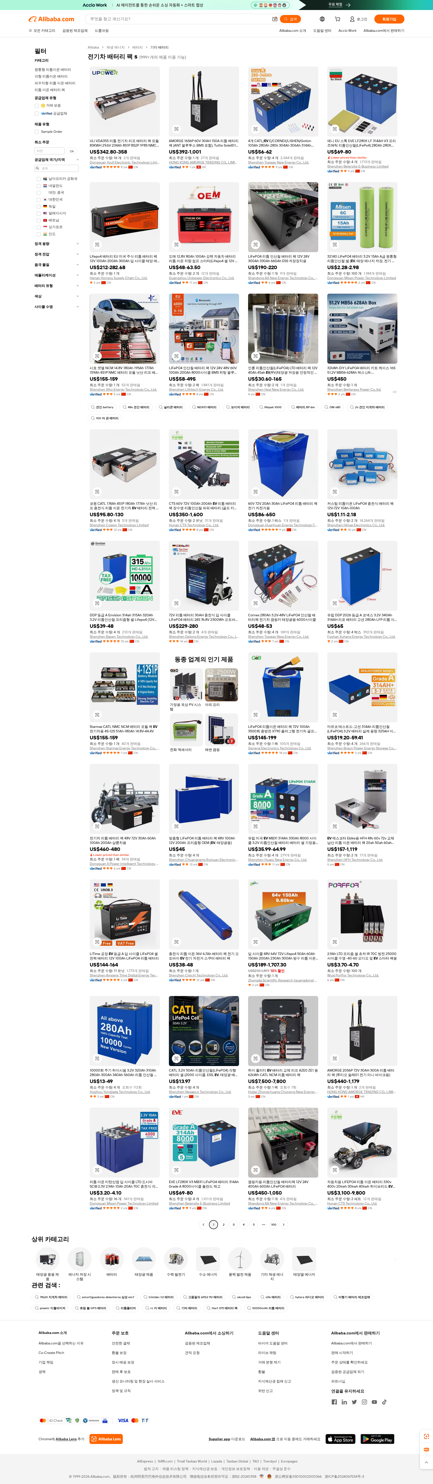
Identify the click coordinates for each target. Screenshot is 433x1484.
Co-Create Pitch (51, 1353)
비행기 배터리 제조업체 (354, 1297)
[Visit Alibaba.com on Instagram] (364, 1402)
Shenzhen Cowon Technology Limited (119, 525)
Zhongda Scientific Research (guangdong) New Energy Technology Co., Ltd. (283, 980)
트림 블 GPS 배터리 (93, 1308)
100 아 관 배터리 (107, 418)
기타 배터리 (189, 1308)
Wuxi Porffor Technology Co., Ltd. (353, 975)
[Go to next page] (283, 1224)
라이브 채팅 (267, 1353)
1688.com (165, 1461)
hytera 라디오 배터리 (309, 1297)
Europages (289, 1461)
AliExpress (145, 1461)
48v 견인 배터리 (138, 407)
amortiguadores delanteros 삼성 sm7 (108, 1297)
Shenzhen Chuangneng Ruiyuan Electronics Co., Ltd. (204, 860)
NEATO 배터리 (206, 407)
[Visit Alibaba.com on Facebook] (334, 1402)
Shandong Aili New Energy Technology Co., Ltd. (283, 278)
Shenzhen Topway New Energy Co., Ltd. (278, 162)
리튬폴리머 (128, 1308)
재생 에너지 (115, 47)
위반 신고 (265, 1391)
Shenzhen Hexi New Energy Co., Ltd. (276, 389)
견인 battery (104, 407)
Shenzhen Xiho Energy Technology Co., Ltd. (123, 389)
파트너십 (338, 1381)
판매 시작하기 (342, 1353)
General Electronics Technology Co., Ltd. (279, 748)
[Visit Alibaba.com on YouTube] (374, 1402)
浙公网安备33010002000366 (298, 1476)
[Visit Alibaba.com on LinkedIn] (344, 1402)
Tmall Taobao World (192, 1461)
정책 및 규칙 (121, 1391)
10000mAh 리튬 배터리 (268, 1308)
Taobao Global (237, 1461)
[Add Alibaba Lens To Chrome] (106, 1439)
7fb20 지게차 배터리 (53, 1297)
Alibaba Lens (66, 1439)
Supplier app (219, 1439)
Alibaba (93, 47)
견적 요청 (192, 1353)
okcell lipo (244, 1297)
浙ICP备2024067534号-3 (344, 1476)
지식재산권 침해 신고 (274, 1381)
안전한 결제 (121, 1343)
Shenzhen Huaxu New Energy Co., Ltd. (277, 860)
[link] (426, 1436)
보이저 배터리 (240, 407)
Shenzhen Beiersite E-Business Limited (357, 166)
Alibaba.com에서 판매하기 (351, 1343)
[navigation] (57, 636)
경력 (42, 1372)
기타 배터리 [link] (159, 47)
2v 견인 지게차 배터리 (370, 407)
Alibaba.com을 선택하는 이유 (61, 1343)
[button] (275, 19)
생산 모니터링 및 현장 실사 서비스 (138, 1381)
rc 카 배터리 (158, 1308)
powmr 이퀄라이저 (52, 1308)
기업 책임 (46, 1362)
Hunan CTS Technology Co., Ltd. (194, 525)
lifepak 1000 (273, 407)
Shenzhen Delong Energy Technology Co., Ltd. (204, 637)
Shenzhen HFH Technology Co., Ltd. (355, 860)
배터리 (137, 47)
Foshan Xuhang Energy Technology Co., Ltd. (361, 637)
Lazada (216, 1461)
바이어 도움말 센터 (273, 1343)
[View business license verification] (261, 1476)
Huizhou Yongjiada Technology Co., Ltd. (120, 1092)
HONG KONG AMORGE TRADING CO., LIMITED (204, 162)
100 (273, 1224)
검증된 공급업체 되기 (347, 1372)
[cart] (338, 20)
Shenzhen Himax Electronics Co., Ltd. (356, 525)
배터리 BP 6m (305, 407)
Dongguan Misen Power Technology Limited (361, 278)
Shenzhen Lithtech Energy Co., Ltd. (196, 389)
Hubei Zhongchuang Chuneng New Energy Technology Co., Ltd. (283, 1092)
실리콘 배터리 (173, 407)
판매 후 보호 (121, 1372)
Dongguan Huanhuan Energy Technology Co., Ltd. (283, 525)
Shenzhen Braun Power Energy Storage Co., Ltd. (362, 748)
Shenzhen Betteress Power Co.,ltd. (354, 389)
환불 (261, 1372)
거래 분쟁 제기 (269, 1362)
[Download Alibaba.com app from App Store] (341, 1439)
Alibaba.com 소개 (53, 1333)
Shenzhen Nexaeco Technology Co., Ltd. (200, 1092)
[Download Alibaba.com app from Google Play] (377, 1439)
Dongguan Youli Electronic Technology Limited (125, 162)
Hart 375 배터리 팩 (225, 1308)
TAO (255, 1461)
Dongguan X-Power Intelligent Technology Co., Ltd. (125, 864)
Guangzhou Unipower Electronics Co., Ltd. (201, 278)
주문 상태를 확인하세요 (349, 1362)
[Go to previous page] (203, 1224)
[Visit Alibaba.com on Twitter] (354, 1402)
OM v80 (335, 407)
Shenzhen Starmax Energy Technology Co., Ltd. (125, 748)
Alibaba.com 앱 (262, 1439)
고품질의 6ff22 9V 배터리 (205, 1297)
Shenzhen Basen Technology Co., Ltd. (119, 637)
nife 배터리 (273, 1297)
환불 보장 (119, 1353)
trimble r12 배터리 (161, 1297)
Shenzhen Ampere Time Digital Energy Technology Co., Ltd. (125, 975)
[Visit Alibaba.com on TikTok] (384, 1402)
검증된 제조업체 (197, 1343)
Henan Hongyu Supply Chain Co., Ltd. (118, 278)
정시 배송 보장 (123, 1362)
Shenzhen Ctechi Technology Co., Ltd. (198, 975)
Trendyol (270, 1461)
